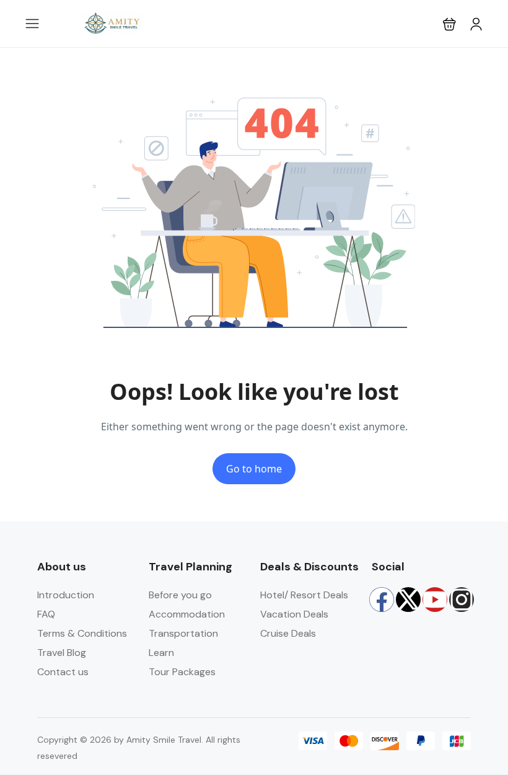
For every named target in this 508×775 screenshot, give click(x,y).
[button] (449, 24)
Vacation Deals (294, 614)
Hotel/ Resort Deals (304, 594)
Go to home (254, 469)
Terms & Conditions (82, 633)
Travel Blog (61, 652)
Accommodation (187, 614)
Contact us (63, 671)
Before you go (180, 594)
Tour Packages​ (182, 671)
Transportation (183, 633)
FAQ (46, 614)
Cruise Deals (288, 633)
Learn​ (161, 652)
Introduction (65, 594)
